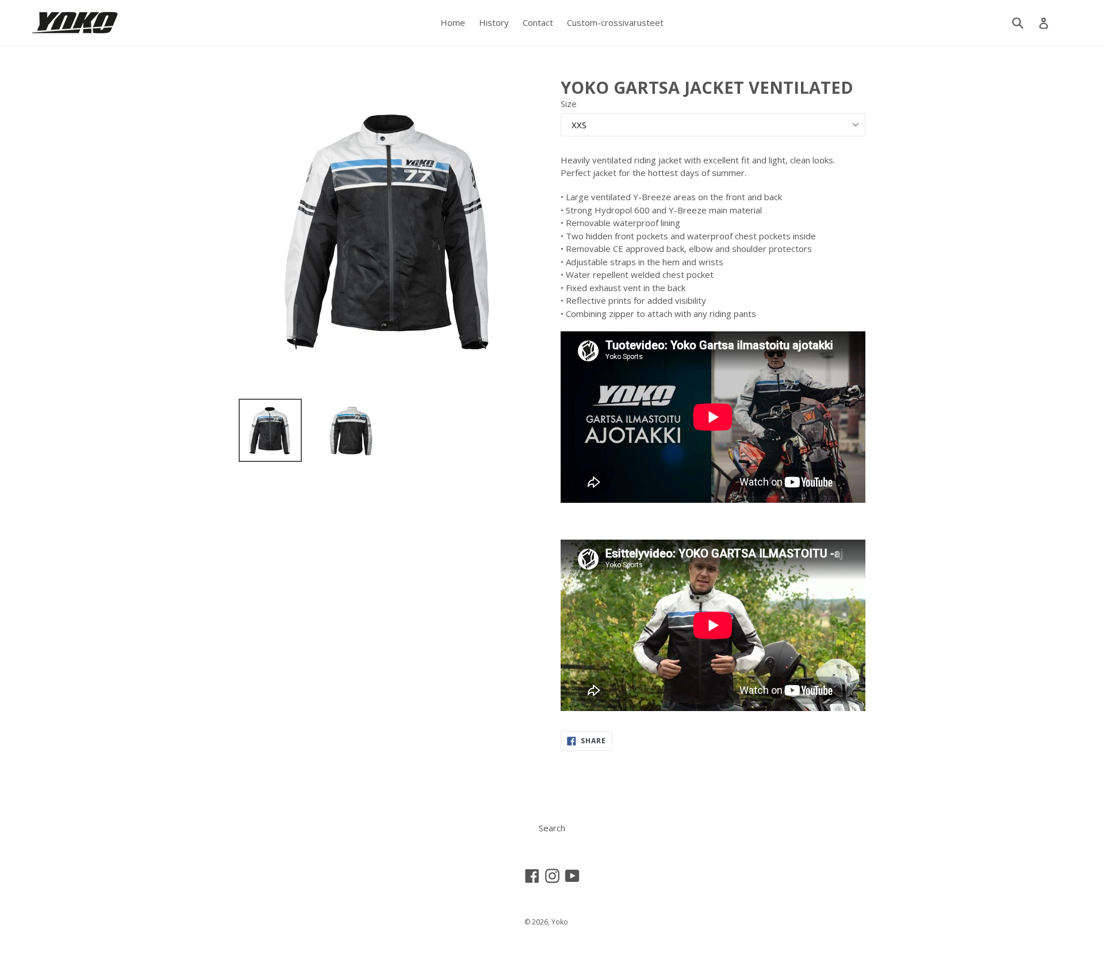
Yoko (559, 922)
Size (569, 103)
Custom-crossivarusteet (615, 22)
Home (452, 22)
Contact (538, 22)
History (494, 22)
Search (552, 828)
